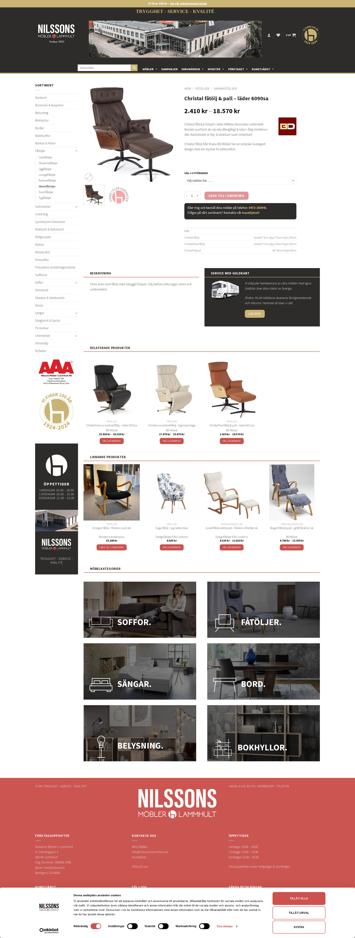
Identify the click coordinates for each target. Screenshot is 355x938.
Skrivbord (41, 290)
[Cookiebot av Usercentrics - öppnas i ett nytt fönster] (49, 931)
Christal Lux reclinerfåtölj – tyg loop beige (171, 425)
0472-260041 (257, 208)
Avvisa (299, 927)
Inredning (41, 214)
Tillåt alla (299, 898)
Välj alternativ (112, 440)
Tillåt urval (299, 912)
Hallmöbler (43, 207)
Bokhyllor (42, 120)
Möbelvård (42, 252)
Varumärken (190, 69)
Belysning (41, 113)
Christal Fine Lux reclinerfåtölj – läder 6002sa (111, 425)
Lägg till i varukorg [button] (112, 547)
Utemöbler (42, 336)
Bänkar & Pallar (45, 143)
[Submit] (134, 67)
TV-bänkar (42, 328)
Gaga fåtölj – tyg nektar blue (171, 528)
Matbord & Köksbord (49, 229)
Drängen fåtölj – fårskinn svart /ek (111, 528)
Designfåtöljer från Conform (172, 537)
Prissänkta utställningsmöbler (55, 267)
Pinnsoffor (42, 260)
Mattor (39, 245)
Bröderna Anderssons (111, 537)
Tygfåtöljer (45, 198)
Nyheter (214, 69)
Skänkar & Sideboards (50, 298)
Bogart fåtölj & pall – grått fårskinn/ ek (291, 528)
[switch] (132, 926)
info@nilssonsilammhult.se (150, 852)
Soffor (39, 282)
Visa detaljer (225, 926)
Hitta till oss (140, 867)
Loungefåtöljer (47, 175)
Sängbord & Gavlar (47, 321)
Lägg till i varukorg (226, 196)
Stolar (39, 305)
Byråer (39, 128)
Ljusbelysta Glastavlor (50, 222)
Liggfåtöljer (45, 169)
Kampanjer (169, 69)
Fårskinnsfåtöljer (48, 163)
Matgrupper (43, 237)
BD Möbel (111, 430)
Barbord (40, 98)
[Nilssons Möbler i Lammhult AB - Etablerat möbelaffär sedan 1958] (56, 35)
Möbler (148, 69)
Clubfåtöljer (45, 157)
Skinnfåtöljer (47, 186)
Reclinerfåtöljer (47, 180)
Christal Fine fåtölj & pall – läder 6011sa (231, 425)
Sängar (39, 313)
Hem (187, 89)
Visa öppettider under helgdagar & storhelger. (259, 867)
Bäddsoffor (42, 136)
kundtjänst (250, 213)
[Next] (172, 134)
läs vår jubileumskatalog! (188, 3)
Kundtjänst (261, 69)
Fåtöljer (40, 151)
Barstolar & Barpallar (49, 105)
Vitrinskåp (41, 343)
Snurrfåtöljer (46, 192)
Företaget (236, 69)
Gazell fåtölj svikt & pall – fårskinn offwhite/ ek (232, 528)
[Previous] (90, 134)
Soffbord (41, 275)
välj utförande (196, 173)
